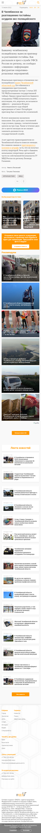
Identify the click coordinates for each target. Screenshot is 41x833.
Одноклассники (7, 745)
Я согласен (26, 830)
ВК (35, 7)
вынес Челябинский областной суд (17, 84)
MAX (31, 7)
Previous (37, 211)
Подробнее (13, 830)
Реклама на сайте (8, 779)
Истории (5, 725)
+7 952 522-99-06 (8, 757)
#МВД (20, 176)
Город (4, 713)
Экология (5, 716)
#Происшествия (9, 176)
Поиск (16, 716)
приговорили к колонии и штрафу (18, 146)
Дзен (3, 748)
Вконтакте (5, 742)
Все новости (21, 694)
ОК (38, 7)
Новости (17, 713)
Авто (3, 719)
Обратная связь (19, 719)
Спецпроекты (6, 730)
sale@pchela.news (8, 776)
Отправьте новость (20, 246)
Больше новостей (20, 433)
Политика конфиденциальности (13, 763)
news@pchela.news (8, 760)
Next (37, 219)
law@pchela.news (27, 821)
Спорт (4, 722)
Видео (4, 728)
